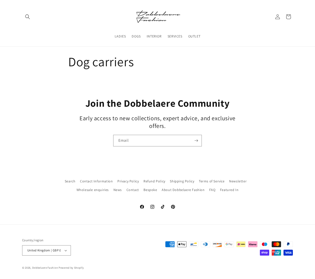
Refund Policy (154, 181)
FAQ (212, 190)
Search (70, 181)
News (117, 190)
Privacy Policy (128, 181)
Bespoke (150, 190)
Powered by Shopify (71, 267)
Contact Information (96, 181)
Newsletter (238, 181)
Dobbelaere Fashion (45, 267)
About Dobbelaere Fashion (183, 190)
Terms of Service (212, 181)
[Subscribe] (196, 140)
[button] (27, 16)
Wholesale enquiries (93, 190)
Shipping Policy (182, 181)
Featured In (229, 190)
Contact (132, 190)
